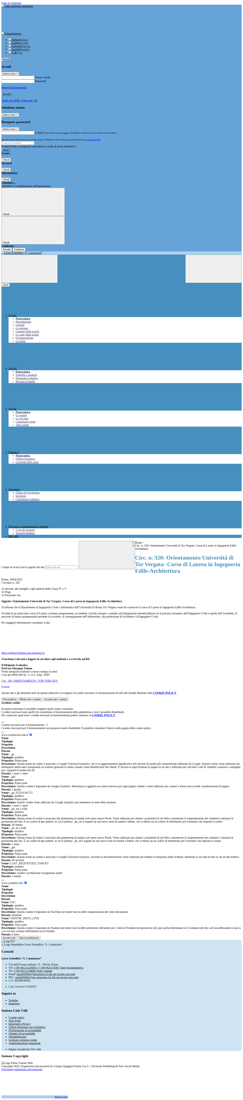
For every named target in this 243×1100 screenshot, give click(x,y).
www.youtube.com (12, 882)
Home (138, 542)
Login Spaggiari (93, 139)
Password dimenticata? (14, 87)
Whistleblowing (17, 1036)
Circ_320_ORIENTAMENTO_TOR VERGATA (29, 680)
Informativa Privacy (20, 1023)
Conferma (19, 249)
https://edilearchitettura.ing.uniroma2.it (22, 652)
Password (40, 81)
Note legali (15, 1020)
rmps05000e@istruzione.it (46, 974)
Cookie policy (16, 1017)
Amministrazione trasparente (25, 1043)
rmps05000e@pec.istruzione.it (46, 977)
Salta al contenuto (11, 2)
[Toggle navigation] (29, 269)
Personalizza (9, 699)
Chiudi (6, 159)
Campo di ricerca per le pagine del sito (22, 567)
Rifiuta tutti (30, 699)
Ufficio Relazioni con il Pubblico (27, 1027)
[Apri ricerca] (213, 269)
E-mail (39, 132)
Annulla (6, 249)
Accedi (6, 59)
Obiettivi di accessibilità (22, 1033)
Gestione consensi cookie (23, 1039)
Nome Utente (42, 77)
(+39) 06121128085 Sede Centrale (33, 970)
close (5, 285)
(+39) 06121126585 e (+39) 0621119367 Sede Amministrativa (48, 967)
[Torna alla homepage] (121, 253)
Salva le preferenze (29, 938)
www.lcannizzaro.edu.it (15, 734)
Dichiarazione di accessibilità (25, 1030)
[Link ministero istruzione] (17, 6)
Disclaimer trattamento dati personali (21, 1069)
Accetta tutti (55, 699)
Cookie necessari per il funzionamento (23, 724)
